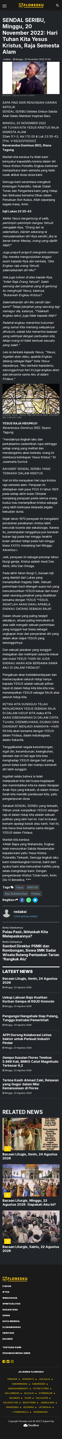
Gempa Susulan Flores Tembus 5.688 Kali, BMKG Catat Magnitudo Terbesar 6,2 (30, 1061)
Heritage (8, 1333)
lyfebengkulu (21, 1412)
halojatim (42, 1398)
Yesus (19, 887)
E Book (6, 1286)
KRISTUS (32, 887)
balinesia (14, 1398)
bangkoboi (12, 1407)
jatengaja (45, 1407)
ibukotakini (29, 1402)
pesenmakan (40, 1412)
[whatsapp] (28, 900)
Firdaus (35, 893)
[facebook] (22, 900)
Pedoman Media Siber (16, 1353)
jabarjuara (47, 1402)
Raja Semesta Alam (16, 893)
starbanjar (45, 1393)
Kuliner (7, 1339)
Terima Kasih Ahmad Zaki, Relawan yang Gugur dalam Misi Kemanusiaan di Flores (30, 1084)
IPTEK (5, 1292)
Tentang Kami (11, 1347)
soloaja (29, 1393)
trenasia (12, 1379)
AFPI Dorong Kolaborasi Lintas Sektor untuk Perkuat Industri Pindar (27, 1039)
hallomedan (12, 1393)
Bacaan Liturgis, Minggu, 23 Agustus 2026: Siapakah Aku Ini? (29, 1202)
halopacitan (10, 1402)
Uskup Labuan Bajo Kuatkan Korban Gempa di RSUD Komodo (28, 999)
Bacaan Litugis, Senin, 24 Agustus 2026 (29, 981)
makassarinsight (18, 1388)
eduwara (28, 1407)
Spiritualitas (11, 1303)
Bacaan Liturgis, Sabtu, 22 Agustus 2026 (30, 1249)
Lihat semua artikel (25, 916)
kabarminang (19, 1383)
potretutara (41, 1388)
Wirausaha (9, 1298)
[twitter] (35, 900)
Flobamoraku (11, 1327)
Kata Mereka (11, 1321)
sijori (28, 1398)
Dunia (6, 1315)
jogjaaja (44, 1379)
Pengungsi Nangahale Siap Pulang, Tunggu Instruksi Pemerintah (30, 1018)
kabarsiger (38, 1383)
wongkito (28, 1379)
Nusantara (10, 1309)
